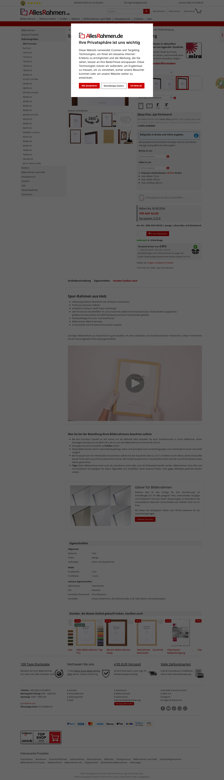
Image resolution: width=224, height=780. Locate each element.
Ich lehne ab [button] (136, 85)
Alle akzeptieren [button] (89, 85)
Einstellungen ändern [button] (114, 86)
